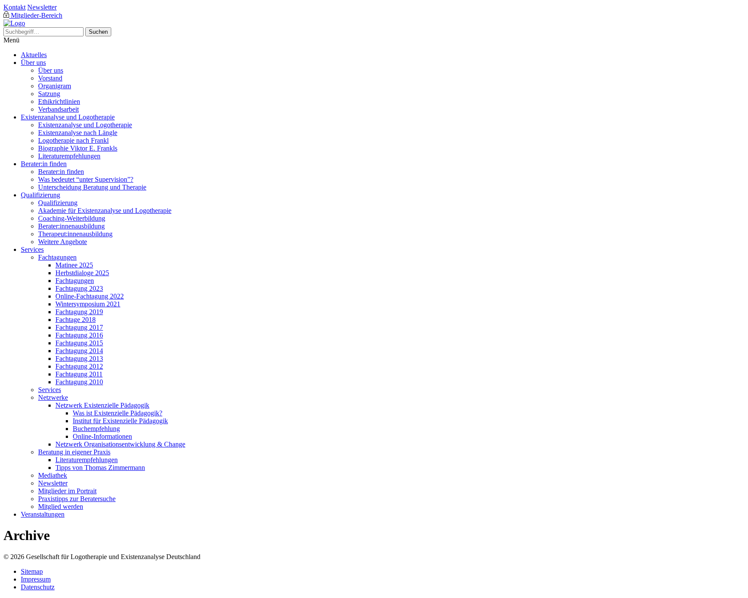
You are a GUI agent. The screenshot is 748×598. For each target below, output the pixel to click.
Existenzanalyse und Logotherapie (68, 117)
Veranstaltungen (42, 514)
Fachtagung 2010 (79, 382)
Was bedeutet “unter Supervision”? (85, 179)
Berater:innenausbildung (71, 226)
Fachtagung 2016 (79, 335)
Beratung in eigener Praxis (74, 452)
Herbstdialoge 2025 (82, 272)
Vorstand (50, 78)
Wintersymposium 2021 (87, 304)
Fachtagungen (57, 257)
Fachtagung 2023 (79, 288)
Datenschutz (38, 587)
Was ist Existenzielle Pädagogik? (117, 413)
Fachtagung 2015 (79, 343)
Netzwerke (53, 397)
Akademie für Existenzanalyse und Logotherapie (104, 210)
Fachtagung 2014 (79, 350)
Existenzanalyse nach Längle (77, 132)
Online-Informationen (102, 436)
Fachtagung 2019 (79, 311)
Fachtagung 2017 (79, 327)
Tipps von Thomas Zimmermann (100, 467)
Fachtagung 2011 (79, 374)
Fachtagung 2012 (79, 366)
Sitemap (32, 571)
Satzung (49, 93)
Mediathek (52, 475)
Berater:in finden (44, 163)
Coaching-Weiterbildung (71, 218)
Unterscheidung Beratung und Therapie (92, 187)
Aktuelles (34, 54)
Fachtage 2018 (75, 319)
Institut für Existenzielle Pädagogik (120, 420)
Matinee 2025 (74, 265)
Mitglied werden (60, 506)
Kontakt (14, 7)
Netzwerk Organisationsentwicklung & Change (120, 444)
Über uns (33, 62)
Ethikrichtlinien (59, 101)
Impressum (36, 579)
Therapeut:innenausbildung (75, 234)
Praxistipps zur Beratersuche (77, 498)
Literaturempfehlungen (69, 156)
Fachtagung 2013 (79, 358)
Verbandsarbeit (58, 109)
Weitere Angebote (62, 241)
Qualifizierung (40, 195)
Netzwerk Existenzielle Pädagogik (102, 405)
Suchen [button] (98, 32)
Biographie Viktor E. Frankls (77, 148)
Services (32, 249)
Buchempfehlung (96, 428)
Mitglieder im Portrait (67, 491)
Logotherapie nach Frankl (73, 140)
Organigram (54, 86)
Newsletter (42, 7)
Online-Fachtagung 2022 (89, 296)
